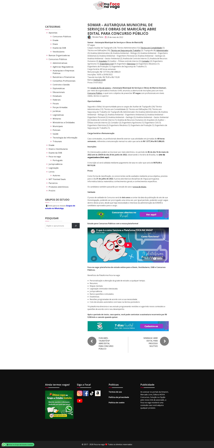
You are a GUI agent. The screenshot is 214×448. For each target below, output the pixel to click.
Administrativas (60, 63)
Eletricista (131, 64)
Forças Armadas (60, 107)
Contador (145, 61)
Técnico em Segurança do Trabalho (125, 50)
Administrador (162, 50)
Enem (55, 44)
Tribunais (57, 141)
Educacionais (59, 92)
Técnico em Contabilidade (151, 48)
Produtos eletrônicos (59, 187)
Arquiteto (103, 61)
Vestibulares (59, 51)
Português (58, 160)
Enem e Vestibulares (58, 149)
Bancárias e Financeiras (64, 77)
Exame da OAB (59, 48)
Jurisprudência (55, 164)
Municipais (58, 126)
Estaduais (57, 96)
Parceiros (53, 183)
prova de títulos (139, 187)
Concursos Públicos (62, 36)
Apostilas (53, 33)
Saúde (55, 134)
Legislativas (58, 115)
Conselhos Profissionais (64, 81)
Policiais (56, 130)
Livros (52, 171)
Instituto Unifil (99, 80)
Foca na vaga (55, 156)
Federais (57, 100)
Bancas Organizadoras (59, 55)
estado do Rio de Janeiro (101, 88)
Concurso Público (94, 93)
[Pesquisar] (76, 225)
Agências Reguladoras (63, 67)
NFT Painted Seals (57, 179)
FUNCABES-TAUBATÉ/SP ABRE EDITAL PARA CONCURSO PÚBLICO (106, 343)
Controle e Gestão (61, 84)
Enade (55, 40)
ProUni (52, 190)
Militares (57, 118)
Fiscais (56, 103)
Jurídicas (57, 111)
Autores (56, 175)
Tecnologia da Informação (65, 137)
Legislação (54, 168)
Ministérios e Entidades (64, 122)
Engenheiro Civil (106, 64)
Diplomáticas (59, 88)
